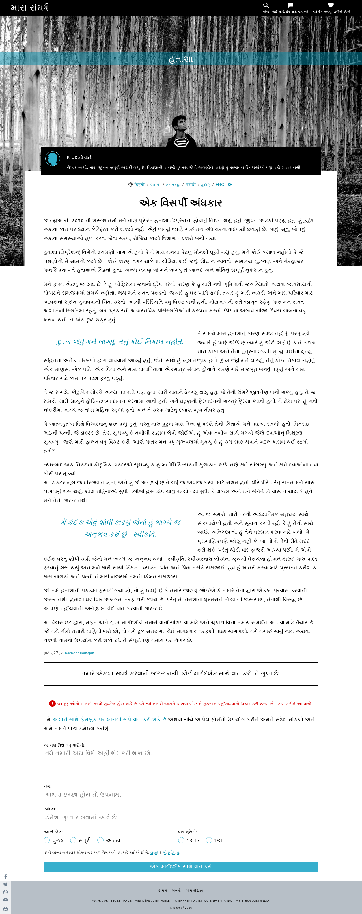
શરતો (154, 852)
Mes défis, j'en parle (152, 900)
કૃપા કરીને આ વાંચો (295, 703)
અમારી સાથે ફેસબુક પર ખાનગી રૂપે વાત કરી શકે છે (110, 719)
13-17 (194, 840)
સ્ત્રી (86, 840)
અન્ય (113, 840)
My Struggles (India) (253, 900)
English (224, 184)
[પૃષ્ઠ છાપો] (5, 909)
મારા (30, 8)
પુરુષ (59, 840)
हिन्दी (140, 184)
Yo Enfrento (184, 900)
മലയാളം (173, 184)
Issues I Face (121, 900)
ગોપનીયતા (171, 852)
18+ (218, 840)
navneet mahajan (79, 653)
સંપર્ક (162, 890)
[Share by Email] (5, 899)
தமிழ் (205, 184)
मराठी (191, 184)
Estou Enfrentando (215, 900)
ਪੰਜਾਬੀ (155, 184)
